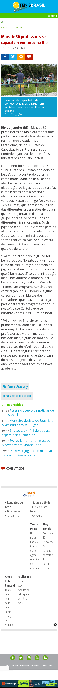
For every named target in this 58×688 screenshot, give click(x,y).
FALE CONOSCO (12, 665)
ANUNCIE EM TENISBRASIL (29, 665)
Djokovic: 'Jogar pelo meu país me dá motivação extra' (27, 453)
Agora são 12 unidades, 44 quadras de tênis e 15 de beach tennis (48, 550)
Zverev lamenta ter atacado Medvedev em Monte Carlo (26, 442)
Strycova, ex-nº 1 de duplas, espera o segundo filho (26, 432)
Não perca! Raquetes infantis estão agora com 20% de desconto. (35, 550)
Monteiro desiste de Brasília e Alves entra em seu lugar (27, 422)
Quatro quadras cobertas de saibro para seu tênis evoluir (23, 592)
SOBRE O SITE (47, 665)
